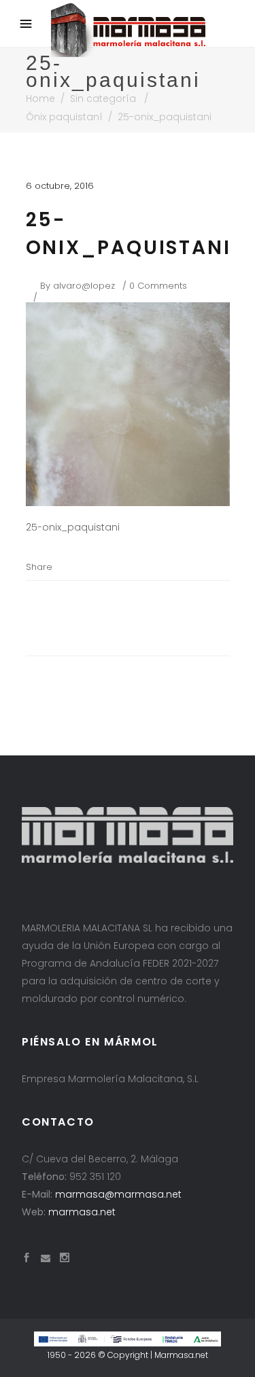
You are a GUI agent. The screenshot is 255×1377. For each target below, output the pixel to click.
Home (40, 98)
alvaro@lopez (84, 285)
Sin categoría (103, 98)
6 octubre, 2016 (60, 185)
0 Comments (158, 285)
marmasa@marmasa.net (118, 1194)
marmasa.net (82, 1212)
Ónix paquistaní (64, 117)
